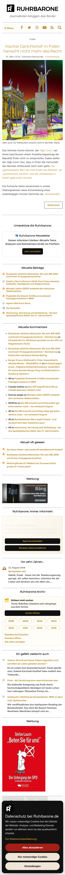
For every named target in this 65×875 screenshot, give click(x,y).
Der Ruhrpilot (13, 308)
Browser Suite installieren (32, 548)
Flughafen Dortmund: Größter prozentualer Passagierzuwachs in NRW (28, 297)
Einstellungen (32, 866)
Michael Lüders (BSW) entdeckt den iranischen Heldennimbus (30, 289)
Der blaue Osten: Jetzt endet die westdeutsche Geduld (35, 449)
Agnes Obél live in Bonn (18, 303)
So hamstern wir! (17, 571)
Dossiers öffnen (13, 638)
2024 (39, 621)
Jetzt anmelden (33, 251)
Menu (10, 28)
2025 (25, 621)
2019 (54, 628)
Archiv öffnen (32, 613)
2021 (25, 628)
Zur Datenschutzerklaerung (21, 839)
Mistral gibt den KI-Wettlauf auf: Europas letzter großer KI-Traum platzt (31, 465)
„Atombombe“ (52, 193)
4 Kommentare (52, 56)
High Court (46, 150)
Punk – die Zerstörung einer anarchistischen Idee (32, 680)
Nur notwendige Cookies (32, 856)
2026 (11, 621)
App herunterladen (32, 541)
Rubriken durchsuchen (16, 634)
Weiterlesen (53, 205)
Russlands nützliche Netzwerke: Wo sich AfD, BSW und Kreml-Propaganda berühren (32, 275)
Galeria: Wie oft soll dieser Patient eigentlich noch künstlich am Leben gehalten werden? (33, 662)
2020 (39, 628)
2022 (11, 628)
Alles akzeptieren (32, 847)
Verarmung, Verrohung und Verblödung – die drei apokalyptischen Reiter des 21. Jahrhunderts (31, 314)
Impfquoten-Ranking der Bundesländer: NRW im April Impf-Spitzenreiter (35, 699)
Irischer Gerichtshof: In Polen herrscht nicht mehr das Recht (32, 48)
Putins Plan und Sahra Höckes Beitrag (27, 355)
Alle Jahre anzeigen (15, 641)
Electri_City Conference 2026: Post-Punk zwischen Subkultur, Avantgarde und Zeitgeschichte (32, 282)
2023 (54, 621)
